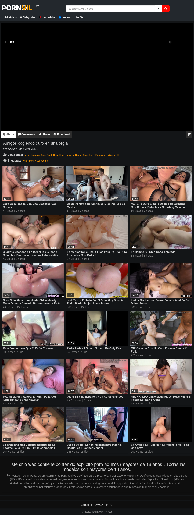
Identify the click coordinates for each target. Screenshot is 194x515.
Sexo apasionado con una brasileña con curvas (30, 205)
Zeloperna (42, 160)
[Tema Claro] (37, 6)
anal (25, 160)
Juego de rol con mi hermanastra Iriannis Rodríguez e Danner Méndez (94, 446)
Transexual (100, 154)
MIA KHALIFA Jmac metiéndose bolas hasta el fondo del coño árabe (161, 398)
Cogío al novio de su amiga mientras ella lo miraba (96, 205)
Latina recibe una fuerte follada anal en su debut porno (160, 301)
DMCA (99, 504)
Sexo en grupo (73, 154)
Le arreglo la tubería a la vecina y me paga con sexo (160, 446)
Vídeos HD (113, 154)
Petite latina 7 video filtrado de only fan (94, 348)
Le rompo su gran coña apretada (153, 252)
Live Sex (79, 17)
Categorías (28, 17)
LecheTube (49, 17)
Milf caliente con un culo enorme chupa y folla (159, 349)
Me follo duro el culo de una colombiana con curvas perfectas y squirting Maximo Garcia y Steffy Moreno (158, 207)
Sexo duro (58, 154)
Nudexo (67, 17)
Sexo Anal (46, 154)
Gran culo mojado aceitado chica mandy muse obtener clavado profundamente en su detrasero (32, 303)
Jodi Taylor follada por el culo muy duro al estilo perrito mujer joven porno (95, 301)
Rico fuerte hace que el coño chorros (28, 348)
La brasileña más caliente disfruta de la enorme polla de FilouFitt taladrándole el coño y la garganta (30, 448)
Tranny (32, 160)
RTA (109, 504)
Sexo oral (88, 154)
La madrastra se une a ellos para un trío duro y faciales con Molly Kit (97, 253)
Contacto (86, 504)
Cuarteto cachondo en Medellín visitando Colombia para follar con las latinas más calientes (30, 255)
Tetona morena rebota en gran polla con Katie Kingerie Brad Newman (30, 398)
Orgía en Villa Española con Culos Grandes (95, 396)
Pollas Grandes (32, 154)
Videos (12, 17)
